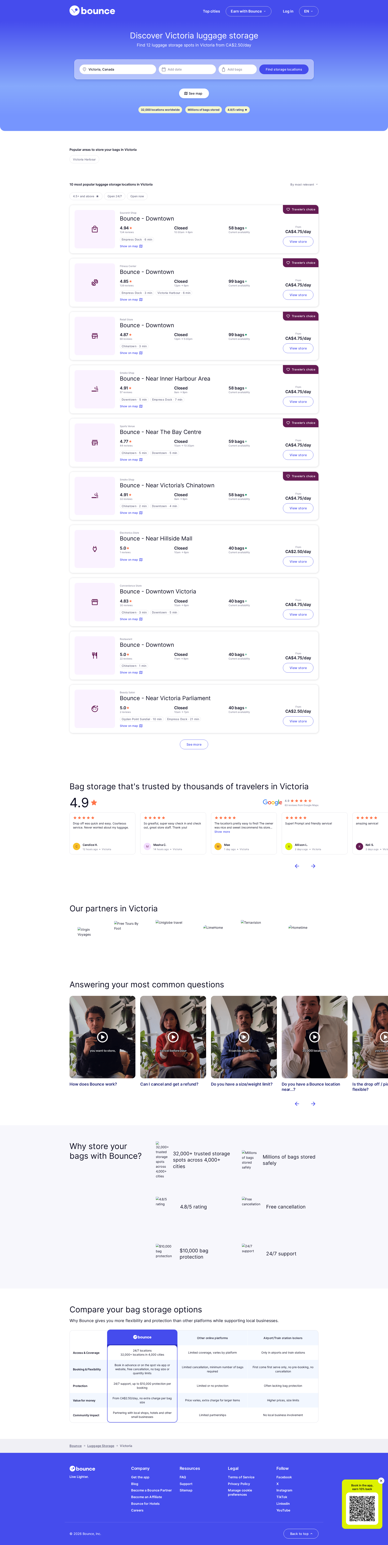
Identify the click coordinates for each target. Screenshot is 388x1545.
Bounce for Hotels (145, 1504)
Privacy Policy (239, 1484)
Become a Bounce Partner (151, 1490)
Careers (137, 1510)
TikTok (281, 1497)
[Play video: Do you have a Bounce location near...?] (315, 1037)
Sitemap (186, 1490)
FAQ (183, 1477)
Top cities (211, 11)
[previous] (297, 866)
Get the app (140, 1477)
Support (186, 1484)
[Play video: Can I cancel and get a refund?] (173, 1037)
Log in (288, 11)
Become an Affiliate (146, 1497)
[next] (313, 866)
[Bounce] (92, 10)
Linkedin (283, 1504)
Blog (134, 1484)
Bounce (76, 1446)
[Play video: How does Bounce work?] (102, 1037)
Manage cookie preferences (240, 1492)
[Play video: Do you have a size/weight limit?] (244, 1037)
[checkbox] (84, 159)
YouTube (283, 1510)
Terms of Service (241, 1477)
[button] (284, 69)
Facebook (284, 1477)
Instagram (284, 1490)
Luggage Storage (100, 1446)
